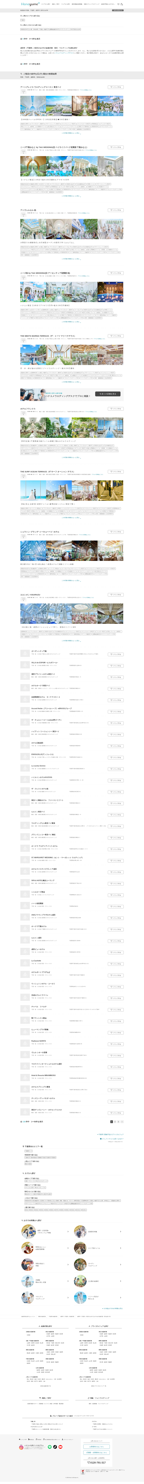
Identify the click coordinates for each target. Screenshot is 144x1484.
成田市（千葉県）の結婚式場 (67, 1316)
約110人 (78, 1210)
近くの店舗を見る (109, 394)
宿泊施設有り (36, 1200)
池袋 (35, 1379)
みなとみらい (49, 1379)
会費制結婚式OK (53, 29)
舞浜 (26, 1164)
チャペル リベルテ (39, 1006)
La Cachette (36, 961)
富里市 (54, 1157)
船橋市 (40, 1157)
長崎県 (47, 1370)
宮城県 (48, 1334)
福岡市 (40, 1381)
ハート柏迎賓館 (37, 903)
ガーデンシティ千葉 (39, 651)
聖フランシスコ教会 (39, 1018)
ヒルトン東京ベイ (38, 812)
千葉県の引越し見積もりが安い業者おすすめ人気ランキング (47, 1424)
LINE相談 (55, 1403)
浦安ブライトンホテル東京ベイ (43, 674)
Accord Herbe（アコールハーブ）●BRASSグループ (51, 708)
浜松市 (28, 1381)
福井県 (33, 1345)
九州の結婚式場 (40, 1368)
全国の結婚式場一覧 (45, 1386)
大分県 (38, 1372)
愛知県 (28, 1353)
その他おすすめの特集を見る (113, 1308)
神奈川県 (57, 1343)
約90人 (67, 1210)
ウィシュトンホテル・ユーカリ (43, 984)
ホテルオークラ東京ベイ (40, 685)
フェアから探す (65, 4)
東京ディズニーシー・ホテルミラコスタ (46, 1110)
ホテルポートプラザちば (40, 972)
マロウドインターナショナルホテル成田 (46, 1064)
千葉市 (22, 20)
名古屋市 (59, 1379)
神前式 (39, 1194)
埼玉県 (62, 1343)
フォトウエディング (103, 1403)
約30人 (37, 1210)
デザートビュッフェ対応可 (32, 1203)
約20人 (32, 1210)
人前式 (44, 1194)
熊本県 (51, 1370)
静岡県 (41, 1353)
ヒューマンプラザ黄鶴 (39, 1029)
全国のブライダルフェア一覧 (98, 1386)
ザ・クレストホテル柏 (39, 789)
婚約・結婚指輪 (93, 1403)
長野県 (33, 1343)
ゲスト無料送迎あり (76, 1200)
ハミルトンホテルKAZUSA (41, 777)
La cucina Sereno (38, 766)
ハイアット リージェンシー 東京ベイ (45, 731)
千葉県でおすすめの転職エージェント (102, 1429)
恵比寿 (31, 1379)
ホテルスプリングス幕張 (40, 1087)
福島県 (52, 1334)
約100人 (73, 1210)
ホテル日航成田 (37, 743)
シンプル (43, 1187)
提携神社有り (86, 1200)
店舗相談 (41, 1403)
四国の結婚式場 (50, 1358)
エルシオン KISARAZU (30, 595)
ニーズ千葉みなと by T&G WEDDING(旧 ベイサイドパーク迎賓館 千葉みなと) (53, 147)
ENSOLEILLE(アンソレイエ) (42, 754)
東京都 (48, 1343)
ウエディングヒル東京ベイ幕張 (43, 823)
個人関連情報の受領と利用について (52, 1439)
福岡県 (38, 1370)
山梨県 (28, 1343)
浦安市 (49, 1157)
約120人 (84, 1210)
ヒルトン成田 (36, 938)
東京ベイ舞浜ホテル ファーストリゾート (47, 800)
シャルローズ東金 (38, 892)
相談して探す (56, 4)
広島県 (28, 1361)
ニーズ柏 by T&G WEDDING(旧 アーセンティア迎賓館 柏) (45, 273)
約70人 (57, 1210)
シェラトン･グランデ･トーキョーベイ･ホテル (39, 532)
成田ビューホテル (38, 949)
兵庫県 (52, 1352)
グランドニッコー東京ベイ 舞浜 (43, 835)
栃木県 (52, 1345)
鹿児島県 (47, 1372)
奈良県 (48, 1354)
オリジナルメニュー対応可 (47, 1203)
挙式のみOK (77, 29)
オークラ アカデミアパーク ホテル (44, 846)
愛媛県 (57, 1362)
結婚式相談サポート (32, 1403)
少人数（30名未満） (34, 29)
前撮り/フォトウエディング (91, 4)
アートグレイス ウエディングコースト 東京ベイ (40, 87)
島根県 (41, 1361)
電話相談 (61, 1403)
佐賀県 (42, 1370)
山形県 (52, 1336)
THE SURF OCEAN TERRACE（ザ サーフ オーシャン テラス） (47, 472)
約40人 (42, 1210)
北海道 (28, 1335)
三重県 (37, 1353)
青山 (28, 1379)
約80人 (62, 1210)
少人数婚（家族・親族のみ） (61, 1200)
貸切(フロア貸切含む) (47, 1200)
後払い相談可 (44, 29)
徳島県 (52, 1362)
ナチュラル (28, 1187)
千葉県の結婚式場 (53, 1316)
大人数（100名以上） (105, 1200)
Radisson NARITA (38, 1041)
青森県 (57, 1334)
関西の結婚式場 (50, 1349)
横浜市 (43, 1379)
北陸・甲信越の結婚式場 (32, 1340)
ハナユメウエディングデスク (63, 53)
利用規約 (39, 1439)
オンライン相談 (48, 1403)
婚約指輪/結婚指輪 (77, 4)
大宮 (55, 1379)
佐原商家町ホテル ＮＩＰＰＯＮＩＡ (45, 697)
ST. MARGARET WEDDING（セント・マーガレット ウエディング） (57, 857)
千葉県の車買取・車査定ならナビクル (102, 1424)
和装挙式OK (24, 29)
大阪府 (48, 1352)
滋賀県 (61, 1352)
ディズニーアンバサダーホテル (43, 1098)
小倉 (44, 1381)
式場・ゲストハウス (30, 1181)
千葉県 (52, 1343)
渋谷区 (39, 1379)
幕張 (30, 1164)
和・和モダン (35, 1187)
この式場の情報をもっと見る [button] (70, 133)
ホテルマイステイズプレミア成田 (44, 869)
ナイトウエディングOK (86, 1203)
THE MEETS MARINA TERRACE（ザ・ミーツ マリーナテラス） (48, 336)
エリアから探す (45, 4)
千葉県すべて (28, 1151)
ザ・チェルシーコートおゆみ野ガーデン (46, 720)
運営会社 (32, 1439)
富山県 (41, 1343)
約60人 (52, 1210)
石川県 (28, 1345)
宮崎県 (42, 1372)
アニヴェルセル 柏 (28, 210)
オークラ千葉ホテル (39, 926)
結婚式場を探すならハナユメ (28, 1316)
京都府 (57, 1352)
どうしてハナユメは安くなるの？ (113, 1139)
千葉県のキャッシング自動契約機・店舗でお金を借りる (46, 1429)
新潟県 (37, 1343)
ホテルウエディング (42, 1181)
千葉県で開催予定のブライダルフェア (111, 1134)
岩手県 (48, 1336)
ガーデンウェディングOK (66, 29)
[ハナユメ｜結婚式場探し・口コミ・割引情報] (30, 4)
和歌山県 (53, 1354)
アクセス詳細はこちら (86, 90)
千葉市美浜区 (33, 1157)
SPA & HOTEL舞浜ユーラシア (43, 880)
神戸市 (36, 1381)
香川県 (48, 1362)
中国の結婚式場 (30, 1358)
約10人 (27, 1210)
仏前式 (49, 1194)
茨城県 (48, 1345)
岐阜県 (33, 1353)
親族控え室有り (116, 1200)
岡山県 (33, 1361)
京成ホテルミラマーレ (39, 995)
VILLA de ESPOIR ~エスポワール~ (44, 663)
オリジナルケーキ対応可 (62, 1203)
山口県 (37, 1361)
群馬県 (57, 1345)
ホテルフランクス (28, 409)
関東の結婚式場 (42, 1316)
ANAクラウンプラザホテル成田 (43, 915)
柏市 (44, 1157)
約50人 (47, 1210)
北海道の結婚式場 (30, 1331)
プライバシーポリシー (68, 1439)
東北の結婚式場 (50, 1331)
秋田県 (61, 1334)
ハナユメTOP (24, 1439)
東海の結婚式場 (30, 1349)
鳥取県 (28, 1363)
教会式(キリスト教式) (30, 1194)
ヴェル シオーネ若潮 (39, 1052)
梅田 (32, 1381)
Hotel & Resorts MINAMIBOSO (43, 1075)
